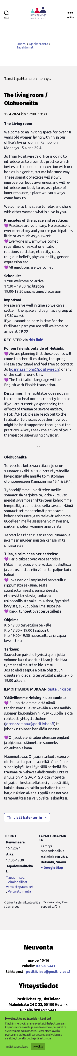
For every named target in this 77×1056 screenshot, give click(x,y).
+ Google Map (52, 868)
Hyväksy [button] (38, 1046)
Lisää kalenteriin (28, 817)
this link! (36, 340)
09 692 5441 (45, 966)
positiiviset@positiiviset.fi (48, 971)
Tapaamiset (15, 877)
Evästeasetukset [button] (17, 1046)
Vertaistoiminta (19, 891)
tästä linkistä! (59, 689)
